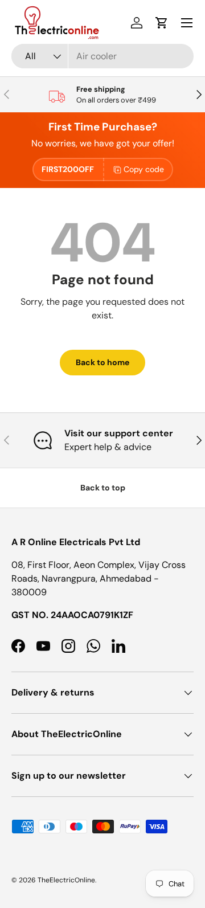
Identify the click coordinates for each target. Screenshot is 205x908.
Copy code (144, 169)
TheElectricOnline (66, 880)
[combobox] (102, 56)
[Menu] (186, 22)
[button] (161, 22)
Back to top (102, 487)
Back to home (102, 362)
